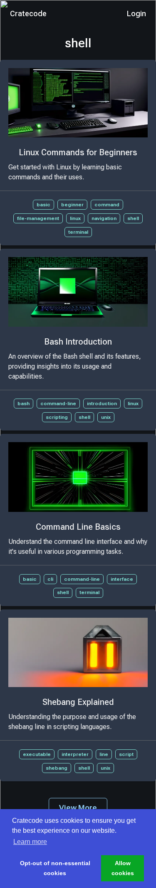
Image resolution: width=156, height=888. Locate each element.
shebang (56, 768)
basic (43, 205)
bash (23, 403)
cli (50, 579)
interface (122, 579)
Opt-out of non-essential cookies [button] (55, 868)
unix (106, 417)
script (126, 754)
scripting (57, 417)
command (106, 205)
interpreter (75, 754)
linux (75, 218)
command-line (58, 403)
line (103, 754)
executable (37, 754)
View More (78, 807)
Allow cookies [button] (122, 868)
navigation (104, 218)
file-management (38, 218)
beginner (72, 205)
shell (133, 218)
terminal (78, 232)
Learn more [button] (30, 841)
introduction (102, 403)
